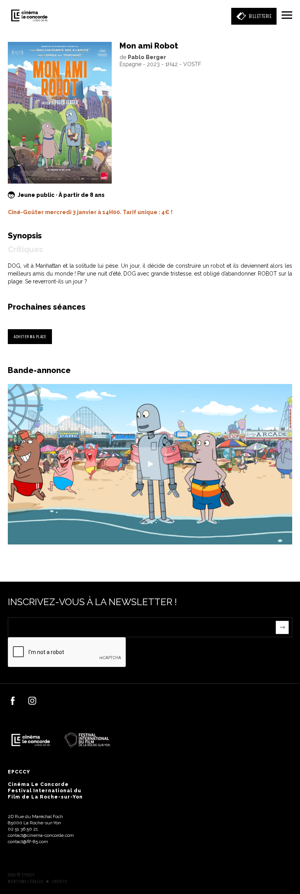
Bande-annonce (39, 370)
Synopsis (25, 236)
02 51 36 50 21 (23, 829)
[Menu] (287, 15)
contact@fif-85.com (28, 841)
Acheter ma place (30, 336)
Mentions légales (25, 881)
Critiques (25, 249)
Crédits (59, 881)
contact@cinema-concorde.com (41, 835)
